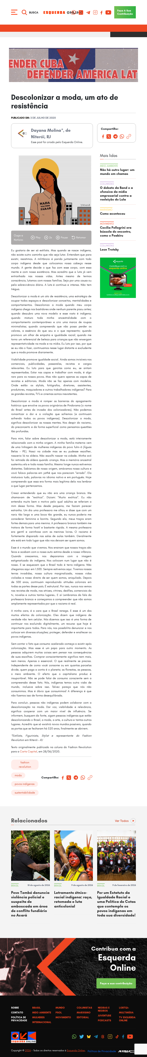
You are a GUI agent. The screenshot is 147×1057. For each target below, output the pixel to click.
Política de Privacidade (102, 1051)
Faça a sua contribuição (116, 983)
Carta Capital (28, 751)
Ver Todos (122, 821)
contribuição (125, 12)
